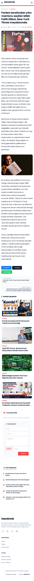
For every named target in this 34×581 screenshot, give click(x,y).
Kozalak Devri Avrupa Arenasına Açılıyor (15, 474)
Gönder (23, 453)
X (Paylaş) (17, 267)
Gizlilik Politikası (6, 556)
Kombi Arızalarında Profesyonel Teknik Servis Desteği (16, 492)
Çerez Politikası (5, 562)
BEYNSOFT (27, 574)
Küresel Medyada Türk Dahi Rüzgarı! (17, 480)
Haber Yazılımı (11, 574)
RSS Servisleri (5, 547)
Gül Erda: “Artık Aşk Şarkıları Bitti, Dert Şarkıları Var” (18, 498)
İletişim (3, 544)
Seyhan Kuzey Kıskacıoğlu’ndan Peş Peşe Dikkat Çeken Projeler (17, 485)
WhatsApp (7, 272)
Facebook (7, 267)
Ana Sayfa (4, 9)
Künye (3, 541)
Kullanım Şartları (6, 559)
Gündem (12, 9)
